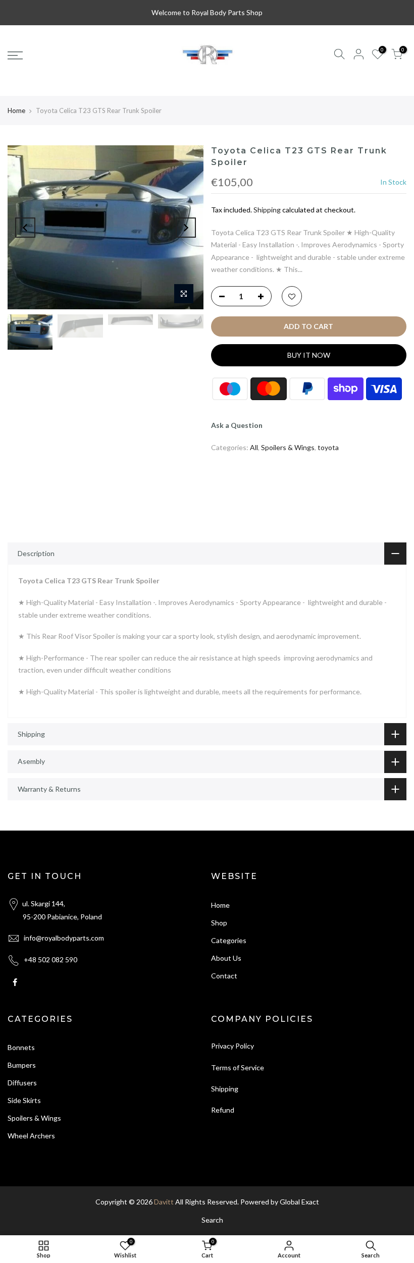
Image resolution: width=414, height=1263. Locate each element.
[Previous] (25, 227)
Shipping (267, 209)
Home (16, 110)
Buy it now (308, 355)
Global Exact (299, 1201)
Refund (222, 1110)
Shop (219, 922)
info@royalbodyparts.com (64, 937)
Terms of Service (237, 1067)
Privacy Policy (232, 1045)
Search (212, 1220)
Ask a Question (237, 425)
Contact (224, 975)
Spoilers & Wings (288, 447)
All (254, 447)
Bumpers (22, 1065)
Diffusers (22, 1082)
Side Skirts (24, 1100)
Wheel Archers (31, 1135)
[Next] (186, 227)
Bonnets (21, 1047)
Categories (228, 940)
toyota (328, 447)
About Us (226, 958)
